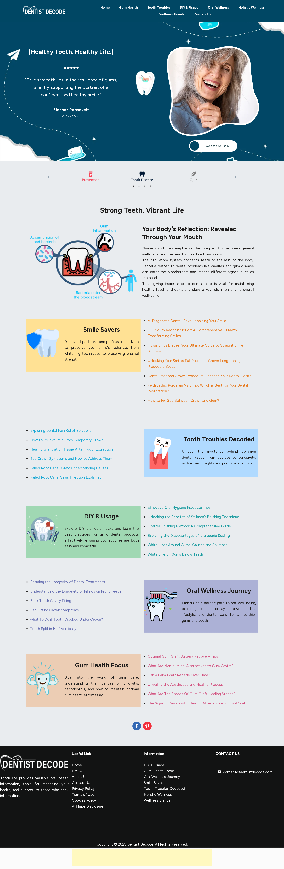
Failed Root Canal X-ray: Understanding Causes (69, 468)
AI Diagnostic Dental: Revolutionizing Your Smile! (187, 321)
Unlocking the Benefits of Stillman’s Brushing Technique (193, 517)
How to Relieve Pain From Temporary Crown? (67, 440)
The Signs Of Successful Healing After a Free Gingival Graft (197, 703)
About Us (80, 777)
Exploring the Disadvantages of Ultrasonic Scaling (189, 535)
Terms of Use (83, 794)
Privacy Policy (83, 788)
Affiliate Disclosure (87, 806)
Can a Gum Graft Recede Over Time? (179, 675)
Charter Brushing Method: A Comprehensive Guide (189, 526)
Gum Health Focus (159, 771)
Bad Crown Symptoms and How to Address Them (71, 458)
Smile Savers (154, 783)
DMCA (77, 771)
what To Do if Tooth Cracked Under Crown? (66, 619)
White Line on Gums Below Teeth (175, 554)
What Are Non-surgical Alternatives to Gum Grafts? (190, 666)
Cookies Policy (84, 800)
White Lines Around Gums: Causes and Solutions (187, 545)
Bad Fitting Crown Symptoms (54, 610)
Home (77, 765)
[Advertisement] (142, 857)
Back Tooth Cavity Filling (50, 600)
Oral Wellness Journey (162, 777)
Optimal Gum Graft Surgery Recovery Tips (183, 656)
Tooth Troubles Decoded (164, 788)
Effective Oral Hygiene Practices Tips (179, 507)
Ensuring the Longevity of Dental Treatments (67, 582)
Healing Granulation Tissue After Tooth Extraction (71, 449)
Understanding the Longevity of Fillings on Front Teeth (75, 591)
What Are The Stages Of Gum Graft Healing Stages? (191, 694)
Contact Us (81, 783)
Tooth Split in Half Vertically (53, 628)
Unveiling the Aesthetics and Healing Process (185, 684)
